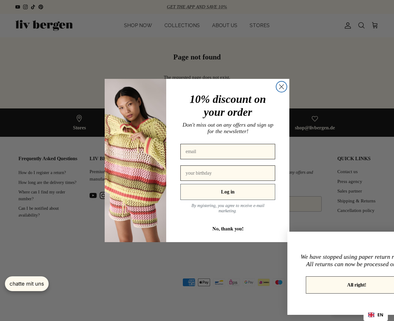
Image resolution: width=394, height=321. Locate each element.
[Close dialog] (281, 86)
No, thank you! (227, 228)
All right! (324, 284)
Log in (228, 191)
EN (380, 315)
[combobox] (376, 315)
